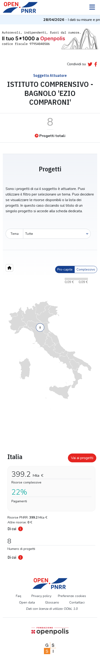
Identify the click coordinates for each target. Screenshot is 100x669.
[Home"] (9, 267)
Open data (27, 602)
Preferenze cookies (72, 596)
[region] (50, 355)
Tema (14, 234)
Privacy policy (41, 596)
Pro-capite (65, 269)
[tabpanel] (50, 505)
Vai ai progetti (82, 457)
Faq (18, 596)
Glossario (52, 602)
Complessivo (86, 269)
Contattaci (77, 602)
